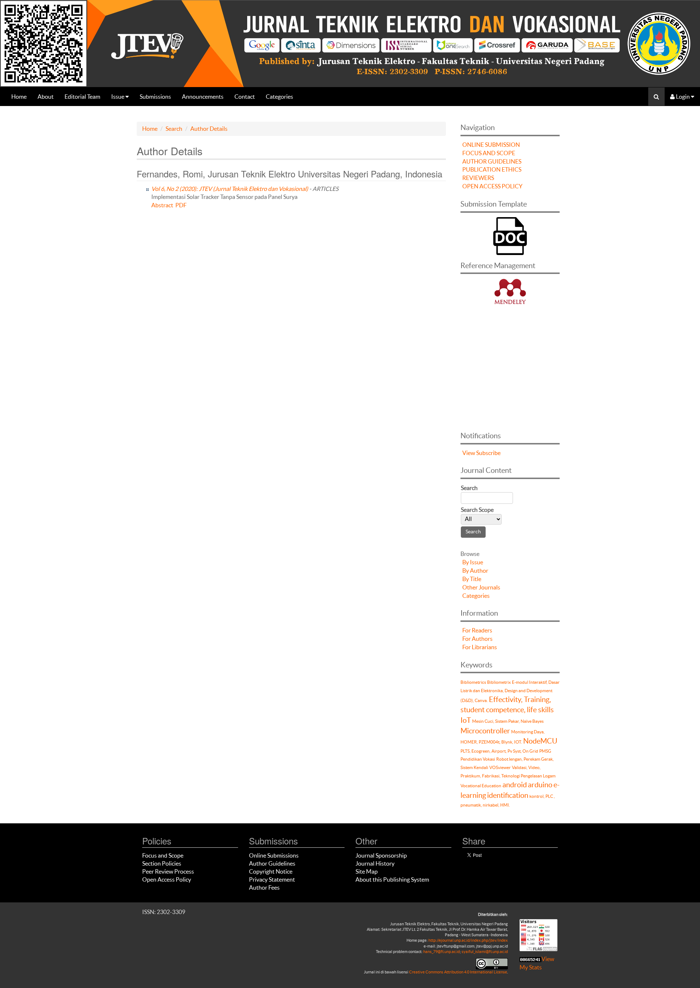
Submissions (155, 96)
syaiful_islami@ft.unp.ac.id (485, 951)
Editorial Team (82, 96)
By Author (475, 570)
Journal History (374, 863)
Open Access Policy (166, 879)
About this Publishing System (392, 879)
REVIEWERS (478, 178)
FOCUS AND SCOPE (488, 153)
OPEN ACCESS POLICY (492, 186)
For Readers (477, 630)
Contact (244, 96)
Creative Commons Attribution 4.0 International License (458, 972)
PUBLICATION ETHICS (491, 169)
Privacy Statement (272, 879)
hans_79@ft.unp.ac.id (441, 951)
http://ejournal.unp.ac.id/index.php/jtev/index (468, 940)
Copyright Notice (270, 871)
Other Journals (481, 587)
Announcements (202, 96)
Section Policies (161, 863)
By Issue (472, 562)
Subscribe (488, 453)
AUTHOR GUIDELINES (491, 161)
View (468, 453)
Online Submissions (274, 855)
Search (174, 128)
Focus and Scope (162, 855)
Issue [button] (118, 96)
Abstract (162, 205)
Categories (279, 96)
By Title (471, 579)
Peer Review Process (168, 871)
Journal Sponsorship (381, 855)
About (46, 96)
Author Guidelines (272, 863)
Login (683, 96)
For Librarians (479, 647)
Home (19, 96)
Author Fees (264, 887)
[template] (510, 235)
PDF (181, 205)
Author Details (209, 128)
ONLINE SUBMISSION (491, 144)
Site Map (366, 871)
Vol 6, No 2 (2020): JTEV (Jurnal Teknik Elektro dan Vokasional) (229, 188)
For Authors (477, 638)
